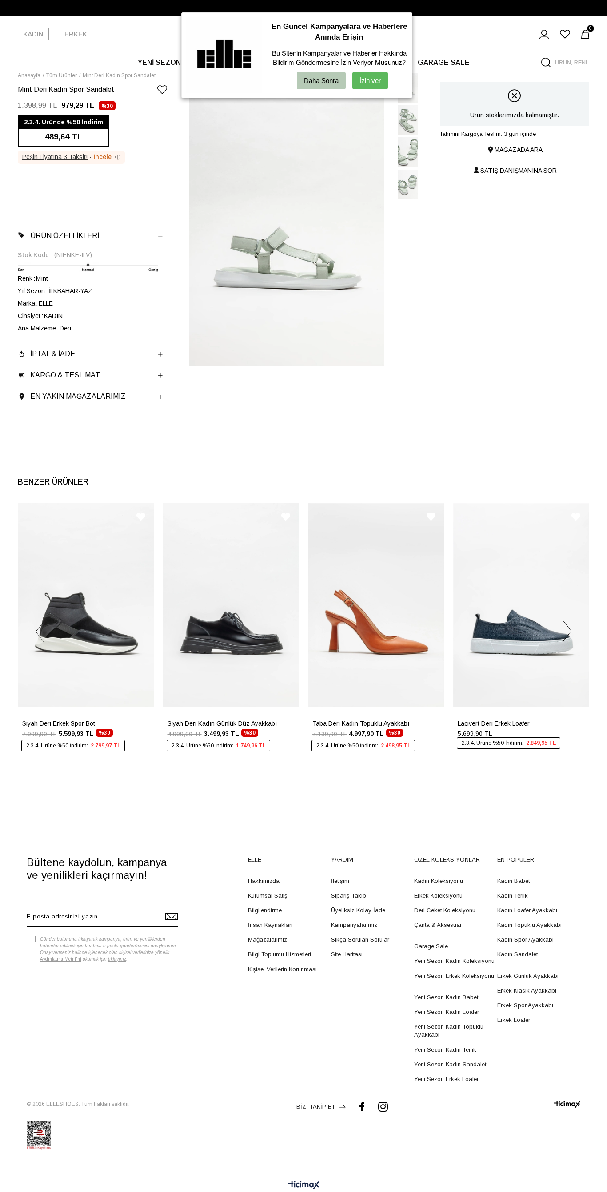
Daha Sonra (321, 80)
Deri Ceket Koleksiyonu (444, 910)
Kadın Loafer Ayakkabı (527, 910)
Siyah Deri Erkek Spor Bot (58, 723)
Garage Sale (431, 946)
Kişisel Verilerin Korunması (282, 969)
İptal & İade (52, 354)
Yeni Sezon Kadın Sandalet (450, 1064)
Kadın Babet (513, 881)
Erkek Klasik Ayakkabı (526, 990)
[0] (585, 34)
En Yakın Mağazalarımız (78, 396)
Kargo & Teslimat (65, 375)
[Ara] (546, 62)
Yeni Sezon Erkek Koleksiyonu (454, 976)
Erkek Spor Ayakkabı (525, 1005)
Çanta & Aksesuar (438, 925)
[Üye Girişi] (544, 34)
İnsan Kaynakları (270, 925)
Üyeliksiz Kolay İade (358, 910)
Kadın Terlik (512, 895)
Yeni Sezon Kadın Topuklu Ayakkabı (448, 1030)
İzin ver (370, 80)
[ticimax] (567, 1104)
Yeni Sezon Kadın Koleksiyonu (454, 961)
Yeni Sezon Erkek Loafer (446, 1079)
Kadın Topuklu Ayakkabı (529, 925)
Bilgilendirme (265, 910)
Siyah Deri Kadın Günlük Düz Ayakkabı (222, 723)
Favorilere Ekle (140, 516)
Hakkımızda (264, 881)
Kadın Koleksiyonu (438, 881)
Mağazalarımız (267, 939)
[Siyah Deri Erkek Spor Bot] (86, 605)
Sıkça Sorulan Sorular (360, 939)
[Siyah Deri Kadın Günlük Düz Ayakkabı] (231, 605)
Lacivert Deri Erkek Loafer (494, 723)
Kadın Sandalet (517, 954)
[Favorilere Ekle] (162, 91)
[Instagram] (383, 1106)
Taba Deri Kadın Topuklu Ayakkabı (360, 723)
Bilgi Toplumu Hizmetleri (279, 954)
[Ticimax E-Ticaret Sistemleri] (303, 1185)
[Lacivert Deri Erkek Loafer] (521, 605)
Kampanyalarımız (354, 925)
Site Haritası (347, 954)
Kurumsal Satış (268, 895)
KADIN (33, 34)
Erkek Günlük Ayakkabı (528, 976)
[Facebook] (362, 1106)
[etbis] (39, 1135)
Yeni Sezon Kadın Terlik (445, 1049)
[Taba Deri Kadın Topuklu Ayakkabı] (376, 605)
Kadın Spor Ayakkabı (525, 939)
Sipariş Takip (348, 895)
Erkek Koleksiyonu (438, 895)
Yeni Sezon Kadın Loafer (446, 1012)
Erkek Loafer (513, 1020)
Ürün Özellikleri (64, 235)
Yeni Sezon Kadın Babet (446, 997)
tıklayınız (117, 959)
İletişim (340, 881)
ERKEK (75, 34)
